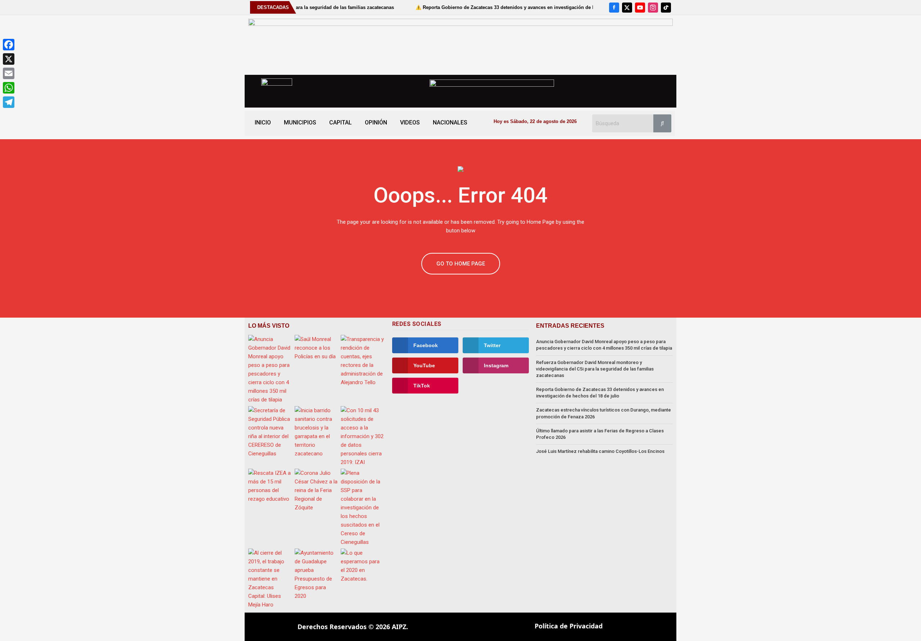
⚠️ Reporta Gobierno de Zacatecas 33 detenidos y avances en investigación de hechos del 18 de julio (501, 7)
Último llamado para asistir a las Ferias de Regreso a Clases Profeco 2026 (600, 434)
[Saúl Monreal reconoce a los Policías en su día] (317, 348)
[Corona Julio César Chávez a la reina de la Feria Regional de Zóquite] (317, 490)
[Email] (8, 73)
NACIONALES (450, 122)
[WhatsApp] (8, 88)
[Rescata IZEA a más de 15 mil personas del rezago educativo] (270, 486)
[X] (627, 8)
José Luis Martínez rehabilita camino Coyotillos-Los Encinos (600, 451)
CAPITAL (340, 122)
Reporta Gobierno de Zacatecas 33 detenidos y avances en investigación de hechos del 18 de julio (600, 393)
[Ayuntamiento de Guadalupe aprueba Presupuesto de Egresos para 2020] (317, 574)
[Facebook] (614, 8)
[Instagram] (653, 8)
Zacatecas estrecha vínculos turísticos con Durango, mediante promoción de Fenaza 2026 (603, 413)
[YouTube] (640, 8)
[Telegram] (8, 102)
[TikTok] (666, 8)
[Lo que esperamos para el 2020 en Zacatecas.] (363, 566)
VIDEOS (410, 122)
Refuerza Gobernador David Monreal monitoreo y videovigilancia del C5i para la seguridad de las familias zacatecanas (595, 369)
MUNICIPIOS (300, 122)
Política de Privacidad (569, 626)
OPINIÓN (376, 122)
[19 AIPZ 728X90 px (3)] (460, 44)
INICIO (263, 122)
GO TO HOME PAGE (460, 263)
